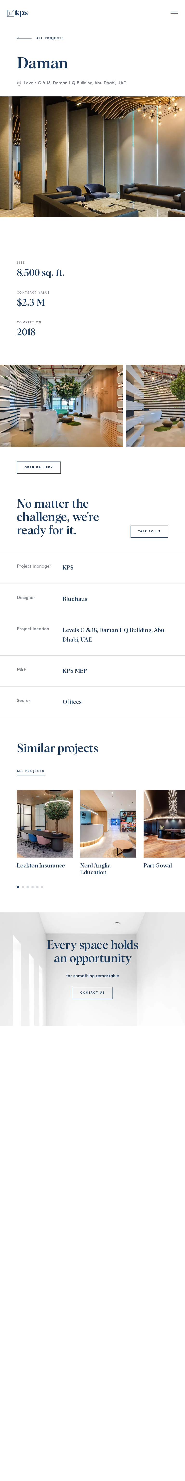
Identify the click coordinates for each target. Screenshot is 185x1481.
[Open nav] (174, 13)
